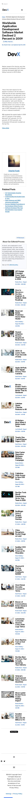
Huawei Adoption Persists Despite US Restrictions (20, 336)
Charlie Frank (14, 171)
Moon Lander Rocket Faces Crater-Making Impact (20, 697)
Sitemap (8, 794)
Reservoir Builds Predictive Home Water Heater (20, 315)
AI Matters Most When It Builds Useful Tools (20, 423)
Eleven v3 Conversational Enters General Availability (21, 605)
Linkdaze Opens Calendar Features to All (21, 406)
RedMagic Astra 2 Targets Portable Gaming (19, 515)
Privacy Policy (17, 794)
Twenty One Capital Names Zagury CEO (21, 439)
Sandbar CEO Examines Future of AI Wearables (20, 550)
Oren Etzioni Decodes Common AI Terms (20, 588)
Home (3, 17)
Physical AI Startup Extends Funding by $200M (19, 570)
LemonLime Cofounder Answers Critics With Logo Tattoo (20, 623)
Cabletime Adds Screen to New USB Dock (20, 476)
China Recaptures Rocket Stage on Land (20, 533)
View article (5, 128)
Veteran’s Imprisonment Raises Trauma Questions (20, 679)
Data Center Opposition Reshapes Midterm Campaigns (20, 456)
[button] (22, 10)
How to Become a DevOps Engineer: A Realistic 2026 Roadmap (20, 295)
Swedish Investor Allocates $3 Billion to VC (20, 717)
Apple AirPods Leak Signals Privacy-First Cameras (20, 371)
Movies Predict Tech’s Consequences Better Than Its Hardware (21, 389)
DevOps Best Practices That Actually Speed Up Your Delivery (21, 661)
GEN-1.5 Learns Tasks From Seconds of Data (21, 354)
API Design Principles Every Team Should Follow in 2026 (20, 275)
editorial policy (13, 265)
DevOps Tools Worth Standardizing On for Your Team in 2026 (20, 496)
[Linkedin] (1, 761)
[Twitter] (4, 761)
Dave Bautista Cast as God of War (20, 642)
